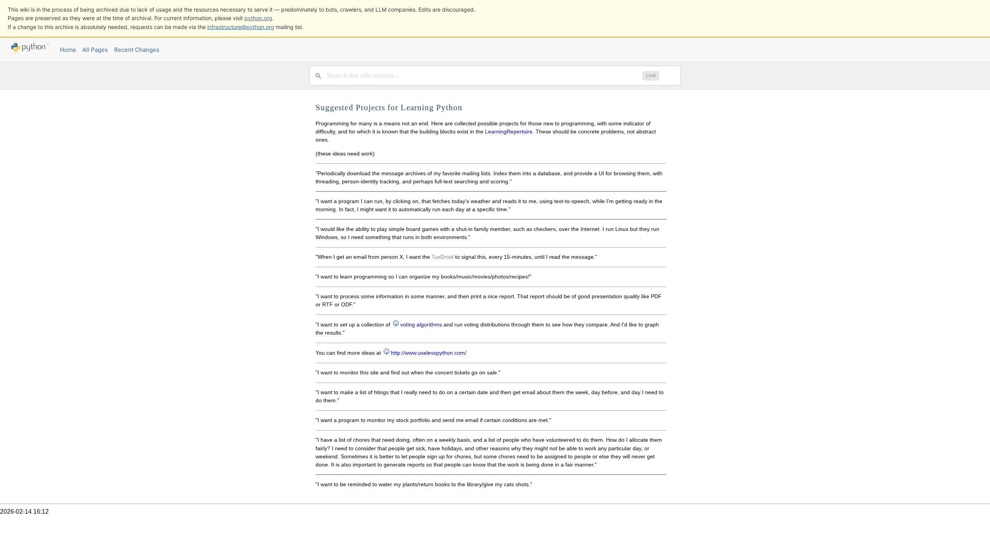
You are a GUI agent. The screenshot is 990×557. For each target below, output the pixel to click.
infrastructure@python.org (240, 27)
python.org (258, 18)
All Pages (95, 49)
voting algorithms (421, 324)
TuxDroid (443, 257)
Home (68, 49)
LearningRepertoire (509, 131)
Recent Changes (136, 49)
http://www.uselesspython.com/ (428, 353)
